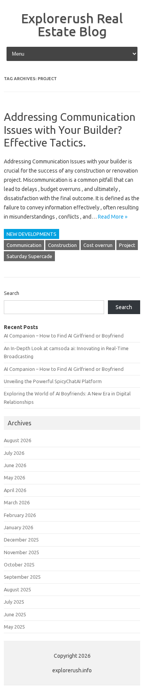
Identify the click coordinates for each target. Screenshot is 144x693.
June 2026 (15, 465)
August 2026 (17, 440)
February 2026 (20, 515)
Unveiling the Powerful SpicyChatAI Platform (53, 381)
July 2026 (14, 453)
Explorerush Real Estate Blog (72, 24)
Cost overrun (98, 245)
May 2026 (14, 477)
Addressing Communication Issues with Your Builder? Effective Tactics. (70, 129)
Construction (62, 245)
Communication (24, 245)
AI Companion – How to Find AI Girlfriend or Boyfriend (64, 335)
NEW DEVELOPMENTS (31, 234)
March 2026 (17, 502)
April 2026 (15, 490)
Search (11, 293)
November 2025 (21, 552)
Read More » (112, 217)
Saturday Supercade (29, 256)
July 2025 (14, 601)
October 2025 (19, 564)
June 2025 (15, 614)
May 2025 (14, 626)
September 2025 (22, 576)
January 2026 (18, 527)
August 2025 (17, 589)
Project (127, 245)
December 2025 (21, 539)
